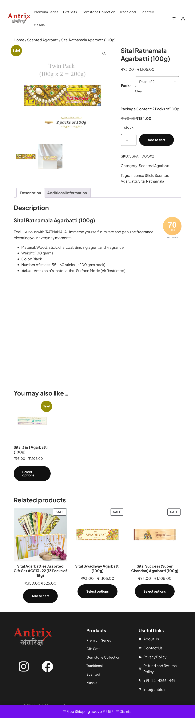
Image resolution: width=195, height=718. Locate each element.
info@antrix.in (154, 689)
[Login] (182, 18)
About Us (151, 639)
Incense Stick (141, 175)
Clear (139, 91)
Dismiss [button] (126, 711)
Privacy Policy (154, 657)
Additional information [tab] (67, 192)
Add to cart (156, 140)
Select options (28, 473)
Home (19, 39)
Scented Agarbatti (42, 39)
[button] (104, 53)
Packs (126, 85)
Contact (150, 648)
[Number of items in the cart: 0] (173, 18)
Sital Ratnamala (151, 181)
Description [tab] (30, 192)
